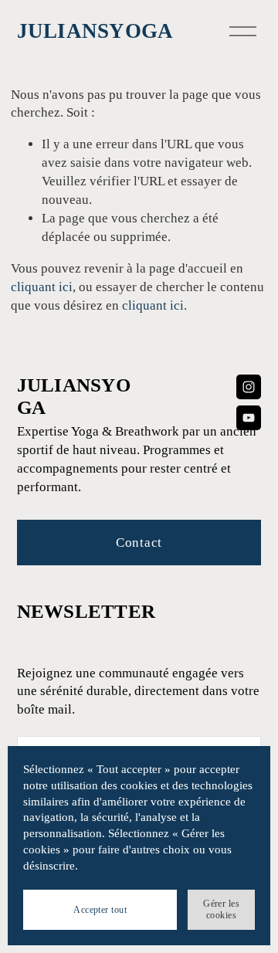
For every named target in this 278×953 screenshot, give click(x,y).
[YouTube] (248, 417)
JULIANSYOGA (95, 30)
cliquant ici (42, 287)
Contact (139, 542)
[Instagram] (248, 387)
